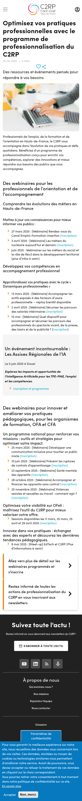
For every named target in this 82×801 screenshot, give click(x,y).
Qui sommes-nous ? (41, 687)
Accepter (10, 795)
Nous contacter (41, 708)
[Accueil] (42, 9)
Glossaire (41, 724)
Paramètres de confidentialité (41, 736)
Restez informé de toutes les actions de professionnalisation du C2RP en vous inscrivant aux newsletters (37, 594)
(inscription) (54, 311)
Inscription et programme (31, 388)
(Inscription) (68, 235)
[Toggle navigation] (5, 9)
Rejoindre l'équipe (41, 701)
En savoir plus (11, 786)
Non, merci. (28, 794)
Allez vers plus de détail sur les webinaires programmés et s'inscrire (34, 566)
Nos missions (41, 694)
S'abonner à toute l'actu (43, 646)
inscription (60, 329)
